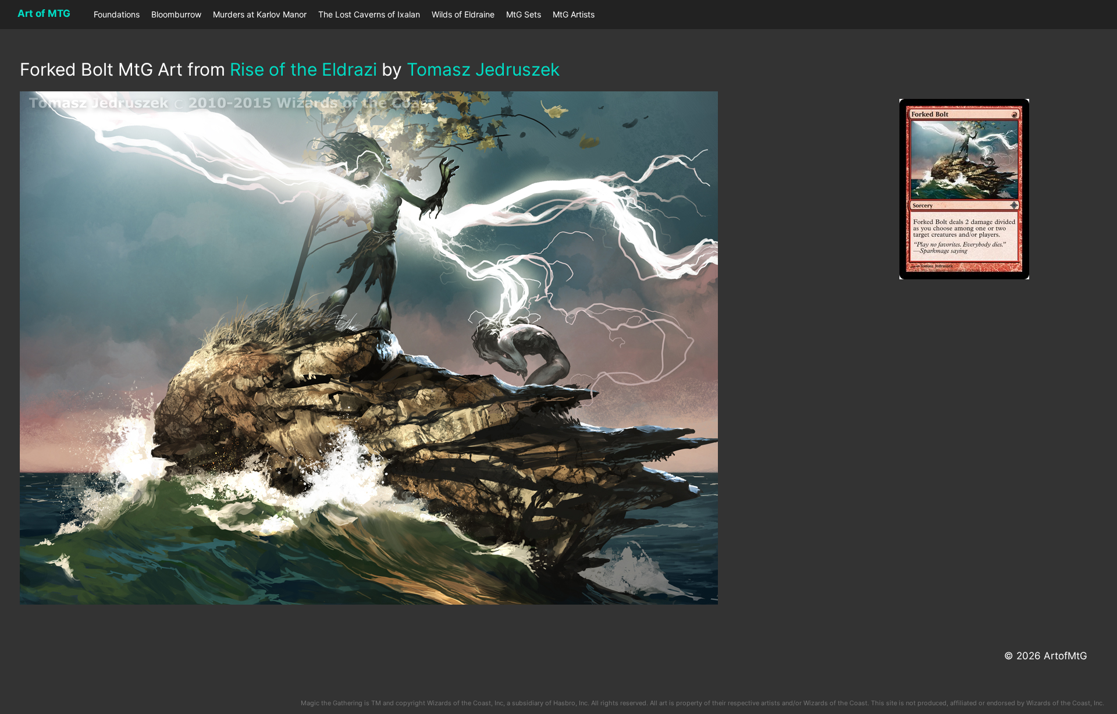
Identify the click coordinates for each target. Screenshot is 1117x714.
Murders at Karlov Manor (260, 14)
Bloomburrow (176, 14)
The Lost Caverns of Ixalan (369, 14)
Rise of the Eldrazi (303, 69)
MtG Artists (574, 14)
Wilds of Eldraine (463, 14)
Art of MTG (43, 13)
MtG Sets (523, 14)
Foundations (117, 14)
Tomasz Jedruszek (483, 69)
